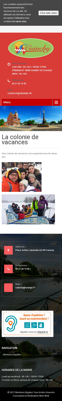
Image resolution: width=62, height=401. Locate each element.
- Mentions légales (11, 354)
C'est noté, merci (48, 13)
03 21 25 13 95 (19, 83)
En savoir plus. (19, 21)
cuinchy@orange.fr (20, 93)
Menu (7, 102)
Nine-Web (44, 395)
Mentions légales (24, 392)
